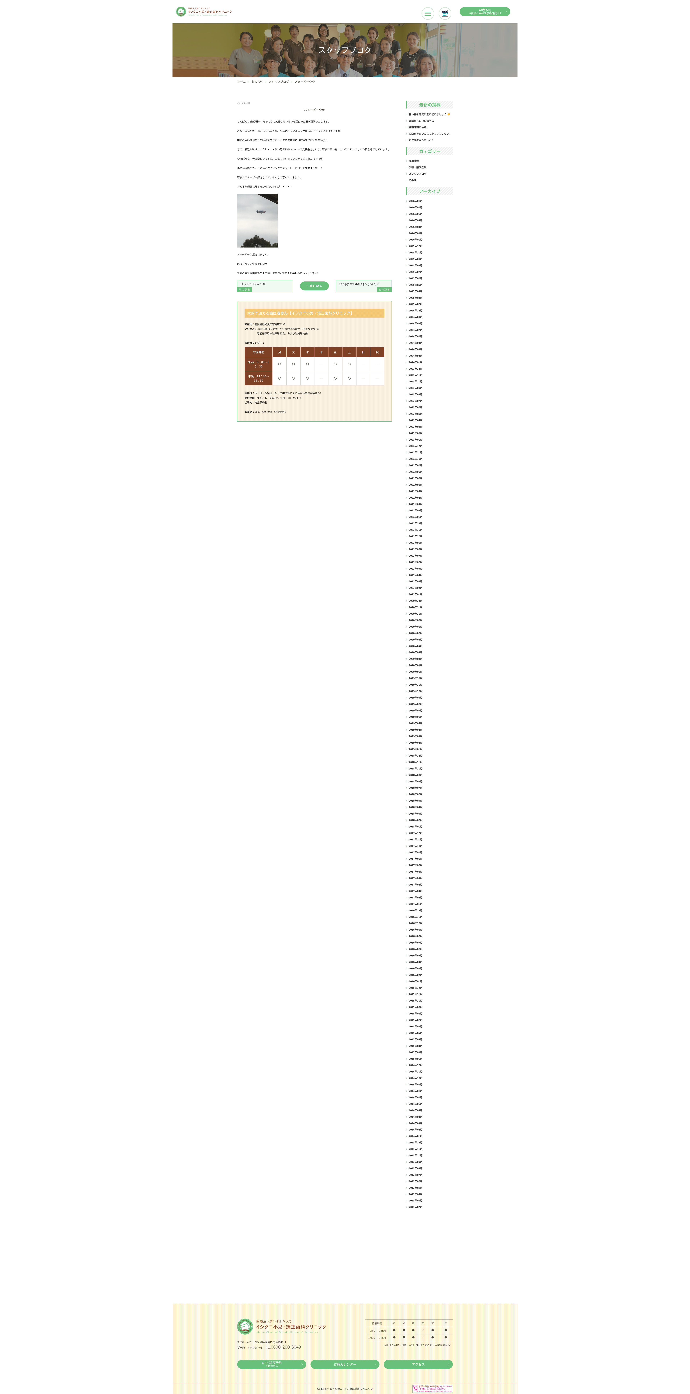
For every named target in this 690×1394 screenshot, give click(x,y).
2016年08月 (415, 936)
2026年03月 (415, 226)
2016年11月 (415, 917)
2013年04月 (415, 1194)
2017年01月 (415, 904)
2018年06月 (415, 794)
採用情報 (414, 161)
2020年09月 (415, 620)
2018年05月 (415, 800)
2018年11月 (415, 762)
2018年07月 (415, 787)
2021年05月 (415, 568)
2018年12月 (415, 755)
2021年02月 (415, 587)
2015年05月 (415, 1033)
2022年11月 (415, 452)
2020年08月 (415, 626)
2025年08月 (415, 265)
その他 (412, 180)
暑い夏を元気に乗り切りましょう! (428, 114)
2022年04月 (415, 497)
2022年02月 (415, 510)
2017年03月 (415, 891)
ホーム (241, 81)
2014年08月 (415, 1091)
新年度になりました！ (421, 140)
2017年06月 (415, 871)
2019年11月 (415, 684)
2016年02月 (415, 975)
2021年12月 (415, 523)
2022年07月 (415, 478)
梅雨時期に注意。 (419, 127)
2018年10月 (415, 768)
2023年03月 (415, 426)
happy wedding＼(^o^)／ (364, 286)
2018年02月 (415, 820)
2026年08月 (415, 201)
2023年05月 (415, 413)
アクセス (418, 1364)
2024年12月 (415, 310)
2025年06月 (415, 278)
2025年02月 (415, 304)
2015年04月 (415, 1039)
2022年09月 (415, 465)
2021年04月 (415, 575)
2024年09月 (415, 317)
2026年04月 (415, 220)
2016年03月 (415, 968)
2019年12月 (415, 678)
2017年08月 (415, 858)
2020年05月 (415, 646)
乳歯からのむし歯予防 (421, 120)
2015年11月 (415, 994)
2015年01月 (415, 1058)
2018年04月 (415, 807)
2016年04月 (415, 962)
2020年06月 (415, 639)
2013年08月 (415, 1168)
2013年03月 (415, 1200)
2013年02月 (415, 1207)
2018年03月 (415, 813)
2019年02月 (415, 742)
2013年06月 (415, 1181)
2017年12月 (415, 833)
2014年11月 (415, 1071)
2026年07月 (415, 207)
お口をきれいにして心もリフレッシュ (430, 133)
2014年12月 (415, 1065)
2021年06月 (415, 562)
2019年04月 (415, 729)
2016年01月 (415, 981)
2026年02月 (415, 233)
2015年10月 (415, 1000)
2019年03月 (415, 736)
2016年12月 (415, 910)
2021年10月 (415, 536)
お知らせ (257, 81)
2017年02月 (415, 897)
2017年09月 (415, 852)
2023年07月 (415, 401)
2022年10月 (415, 459)
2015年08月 (415, 1013)
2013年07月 (415, 1174)
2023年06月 (415, 407)
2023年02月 (415, 433)
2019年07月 (415, 710)
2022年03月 (415, 504)
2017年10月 (415, 846)
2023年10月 (415, 381)
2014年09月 (415, 1084)
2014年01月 (415, 1136)
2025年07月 (415, 272)
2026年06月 (415, 214)
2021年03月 (415, 581)
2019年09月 (415, 697)
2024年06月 (415, 336)
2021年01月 (415, 594)
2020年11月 (415, 607)
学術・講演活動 (417, 167)
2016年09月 (415, 929)
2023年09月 (415, 388)
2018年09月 (415, 775)
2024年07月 (415, 330)
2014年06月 (415, 1104)
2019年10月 (415, 691)
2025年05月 (415, 284)
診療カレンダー (345, 1364)
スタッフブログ (279, 81)
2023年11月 (415, 375)
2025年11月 (415, 252)
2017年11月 (415, 839)
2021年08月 (415, 549)
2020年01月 (415, 671)
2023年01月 (415, 439)
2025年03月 (415, 297)
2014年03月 (415, 1123)
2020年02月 (415, 665)
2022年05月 (415, 491)
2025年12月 (415, 246)
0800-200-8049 (286, 1347)
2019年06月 (415, 716)
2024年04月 (415, 343)
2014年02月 (415, 1129)
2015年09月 (415, 1007)
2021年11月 (415, 529)
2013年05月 (415, 1187)
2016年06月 (415, 949)
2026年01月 (415, 239)
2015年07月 (415, 1020)
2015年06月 (415, 1026)
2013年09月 (415, 1162)
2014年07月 (415, 1097)
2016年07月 (415, 942)
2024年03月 (415, 349)
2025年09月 (415, 259)
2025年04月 (415, 291)
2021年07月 (415, 555)
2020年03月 (415, 658)
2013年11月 (415, 1149)
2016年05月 (415, 955)
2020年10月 (415, 613)
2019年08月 (415, 704)
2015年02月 (415, 1052)
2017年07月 (415, 865)
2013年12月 (415, 1142)
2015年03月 (415, 1046)
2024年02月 (415, 355)
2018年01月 (415, 826)
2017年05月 (415, 878)
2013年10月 (415, 1155)
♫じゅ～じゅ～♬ (252, 286)
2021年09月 (415, 542)
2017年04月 (415, 884)
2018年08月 (415, 781)
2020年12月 (415, 600)
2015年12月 (415, 988)
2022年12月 (415, 446)
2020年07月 (415, 633)
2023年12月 (415, 368)
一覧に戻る (314, 286)
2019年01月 (415, 749)
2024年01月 (415, 362)
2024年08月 (415, 323)
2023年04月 (415, 420)
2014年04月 (415, 1116)
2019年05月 (415, 723)
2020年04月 (415, 652)
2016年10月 (415, 923)
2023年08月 (415, 394)
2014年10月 (415, 1078)
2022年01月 (415, 517)
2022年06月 (415, 484)
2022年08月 (415, 471)
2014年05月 (415, 1110)
